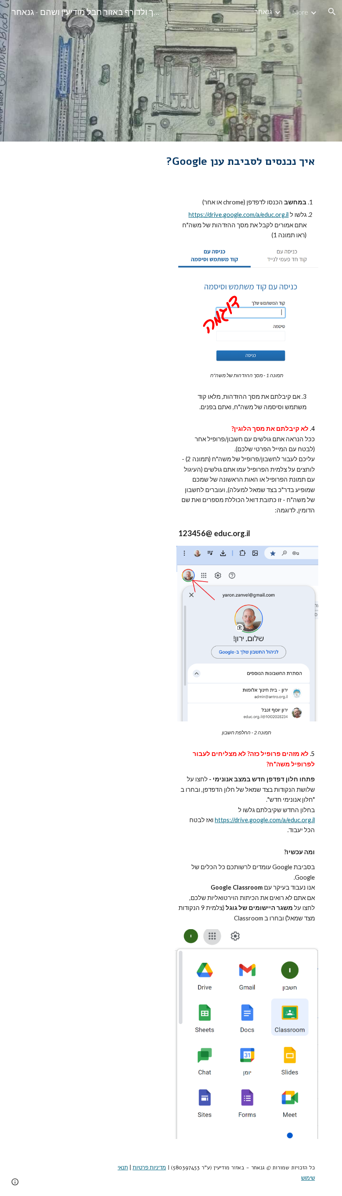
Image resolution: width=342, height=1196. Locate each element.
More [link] (300, 12)
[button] (332, 12)
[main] (234, 162)
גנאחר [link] (263, 11)
